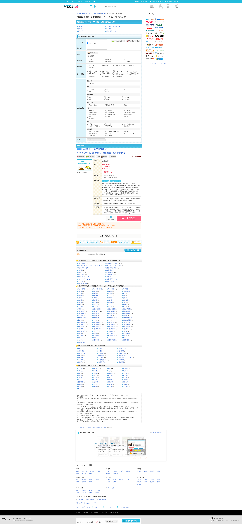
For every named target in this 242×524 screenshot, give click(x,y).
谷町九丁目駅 (122, 353)
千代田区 (95, 295)
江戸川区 (80, 306)
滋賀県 (128, 471)
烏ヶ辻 (95, 375)
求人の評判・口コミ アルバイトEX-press (88, 503)
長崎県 (98, 490)
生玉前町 (80, 377)
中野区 (80, 302)
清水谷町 (95, 371)
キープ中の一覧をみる (157, 432)
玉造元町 (80, 371)
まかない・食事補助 (94, 126)
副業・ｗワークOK (93, 132)
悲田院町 (95, 368)
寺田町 (110, 384)
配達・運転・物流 (111, 268)
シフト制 (91, 89)
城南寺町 (95, 382)
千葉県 (98, 471)
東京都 (77, 471)
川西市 (125, 337)
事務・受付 (109, 274)
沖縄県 (97, 492)
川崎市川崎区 (127, 311)
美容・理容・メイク (112, 279)
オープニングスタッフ (112, 132)
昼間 (89, 97)
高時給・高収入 (110, 105)
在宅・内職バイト (93, 73)
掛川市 (110, 315)
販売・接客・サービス (112, 263)
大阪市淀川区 (127, 326)
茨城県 (77, 473)
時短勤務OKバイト (134, 73)
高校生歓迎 (118, 76)
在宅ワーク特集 (92, 71)
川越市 (80, 291)
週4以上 (108, 91)
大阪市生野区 (127, 324)
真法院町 (110, 375)
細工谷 (80, 384)
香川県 (145, 482)
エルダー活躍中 (92, 112)
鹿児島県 (91, 490)
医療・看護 (103, 13)
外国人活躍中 (110, 112)
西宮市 (95, 337)
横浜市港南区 (81, 311)
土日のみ (108, 99)
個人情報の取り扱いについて (99, 512)
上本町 (80, 368)
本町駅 (100, 351)
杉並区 (95, 302)
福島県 (90, 479)
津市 (109, 320)
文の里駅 (80, 360)
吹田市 (80, 333)
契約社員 (108, 59)
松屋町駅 (121, 360)
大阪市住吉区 (112, 326)
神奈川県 (84, 471)
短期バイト (118, 73)
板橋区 (80, 304)
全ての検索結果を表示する (108, 236)
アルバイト (127, 61)
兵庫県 (115, 471)
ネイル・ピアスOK (129, 133)
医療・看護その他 (111, 31)
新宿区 (80, 298)
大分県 (77, 492)
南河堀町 (125, 371)
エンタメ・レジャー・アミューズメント (89, 265)
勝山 (79, 373)
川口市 (95, 291)
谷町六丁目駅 (102, 360)
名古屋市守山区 (112, 317)
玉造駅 (80, 362)
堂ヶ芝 (95, 377)
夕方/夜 (108, 97)
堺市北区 (95, 331)
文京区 (95, 298)
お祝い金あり (92, 83)
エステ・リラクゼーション (85, 279)
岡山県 (145, 479)
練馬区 (95, 304)
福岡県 (77, 490)
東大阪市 (110, 333)
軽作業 (80, 270)
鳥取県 (139, 482)
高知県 (139, 484)
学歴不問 (126, 116)
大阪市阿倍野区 (97, 326)
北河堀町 (80, 382)
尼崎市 (80, 337)
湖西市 (125, 315)
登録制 (108, 116)
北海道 (77, 479)
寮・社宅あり (110, 124)
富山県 (128, 479)
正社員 (90, 59)
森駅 (79, 348)
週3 (89, 91)
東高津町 (110, 373)
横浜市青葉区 (112, 311)
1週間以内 (91, 65)
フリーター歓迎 (110, 114)
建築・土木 (81, 272)
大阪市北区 (126, 329)
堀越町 (80, 375)
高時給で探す (90, 499)
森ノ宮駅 (121, 351)
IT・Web (80, 281)
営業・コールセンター (84, 277)
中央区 (110, 295)
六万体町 (95, 384)
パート (126, 59)
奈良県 (108, 473)
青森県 (84, 482)
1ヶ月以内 (105, 65)
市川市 (80, 293)
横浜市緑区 (96, 311)
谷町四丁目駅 (81, 353)
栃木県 (84, 473)
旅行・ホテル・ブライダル (113, 265)
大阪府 (90, 13)
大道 (109, 368)
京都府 (121, 471)
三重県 (158, 471)
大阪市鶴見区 (81, 329)
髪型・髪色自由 (92, 133)
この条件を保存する (111, 521)
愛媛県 (152, 482)
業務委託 (91, 61)
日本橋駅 (100, 353)
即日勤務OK (91, 135)
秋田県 (90, 482)
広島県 (139, 479)
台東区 (110, 298)
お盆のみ (91, 67)
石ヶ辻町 (80, 388)
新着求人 (152, 8)
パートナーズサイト (109, 507)
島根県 (158, 479)
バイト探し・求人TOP (82, 13)
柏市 (124, 293)
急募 (89, 116)
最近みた (169, 7)
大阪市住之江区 (97, 329)
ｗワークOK (118, 71)
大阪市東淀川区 (97, 324)
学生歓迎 (91, 111)
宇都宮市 (125, 289)
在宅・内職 (109, 135)
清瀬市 (80, 309)
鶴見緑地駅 (101, 362)
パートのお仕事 (133, 71)
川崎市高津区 (96, 313)
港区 (124, 295)
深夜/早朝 (126, 97)
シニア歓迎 (105, 71)
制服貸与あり (110, 126)
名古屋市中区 (96, 317)
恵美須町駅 (122, 355)
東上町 (110, 386)
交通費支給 (91, 124)
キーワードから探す (123, 507)
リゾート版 (111, 488)
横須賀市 (80, 315)
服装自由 (108, 133)
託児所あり (127, 126)
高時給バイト (132, 75)
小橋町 (95, 373)
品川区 (95, 300)
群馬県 (90, 473)
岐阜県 (152, 471)
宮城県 (84, 479)
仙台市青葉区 (81, 289)
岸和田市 (110, 331)
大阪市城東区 (81, 326)
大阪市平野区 (112, 329)
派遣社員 (108, 61)
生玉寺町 (110, 382)
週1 (107, 89)
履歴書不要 (91, 118)
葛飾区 (125, 304)
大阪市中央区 (81, 331)
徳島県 (158, 482)
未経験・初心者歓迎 (129, 112)
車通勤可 (126, 132)
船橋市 (95, 293)
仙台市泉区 (111, 289)
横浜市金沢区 (96, 309)
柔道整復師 (91, 56)
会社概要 (78, 512)
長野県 (108, 479)
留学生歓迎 (91, 76)
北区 (124, 302)
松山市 (80, 340)
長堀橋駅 (80, 357)
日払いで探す (102, 499)
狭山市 (110, 291)
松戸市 (110, 293)
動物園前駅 (101, 355)
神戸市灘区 (81, 335)
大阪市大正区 (127, 322)
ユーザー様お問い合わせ (83, 507)
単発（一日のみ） (120, 65)
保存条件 (161, 8)
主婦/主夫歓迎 (92, 114)
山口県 (152, 479)
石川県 (108, 482)
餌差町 (80, 386)
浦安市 (80, 295)
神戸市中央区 (112, 335)
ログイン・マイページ (171, 1)
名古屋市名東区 (127, 317)
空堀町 (125, 384)
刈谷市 (95, 320)
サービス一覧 (27, 518)
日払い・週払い (92, 105)
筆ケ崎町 (125, 368)
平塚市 (95, 315)
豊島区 (110, 302)
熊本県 (84, 490)
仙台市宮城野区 (97, 289)
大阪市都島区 (127, 320)
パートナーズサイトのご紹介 (159, 63)
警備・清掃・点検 (83, 268)
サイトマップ (97, 507)
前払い (126, 105)
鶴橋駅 (80, 355)
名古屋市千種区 (82, 317)
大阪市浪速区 (81, 324)
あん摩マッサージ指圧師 (113, 26)
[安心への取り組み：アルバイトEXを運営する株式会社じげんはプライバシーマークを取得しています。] (212, 519)
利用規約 (85, 512)
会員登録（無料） (157, 1)
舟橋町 (110, 379)
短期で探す (80, 499)
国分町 (125, 373)
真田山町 (125, 382)
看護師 (80, 29)
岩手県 (77, 482)
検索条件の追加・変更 (132, 250)
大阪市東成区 (112, 324)
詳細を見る (111, 219)
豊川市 (80, 320)
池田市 (125, 331)
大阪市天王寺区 (96, 13)
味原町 (125, 375)
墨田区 (125, 298)
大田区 (110, 300)
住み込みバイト (119, 75)
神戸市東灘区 (127, 333)
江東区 (80, 300)
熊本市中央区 (81, 342)
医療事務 (108, 29)
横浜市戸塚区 (127, 309)
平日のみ (126, 99)
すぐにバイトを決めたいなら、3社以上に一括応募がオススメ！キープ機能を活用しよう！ (109, 242)
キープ (176, 6)
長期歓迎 (131, 65)
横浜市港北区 (112, 309)
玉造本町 (125, 386)
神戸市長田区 (96, 335)
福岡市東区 (96, 340)
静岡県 (145, 471)
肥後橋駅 (121, 362)
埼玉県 (92, 471)
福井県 (115, 482)
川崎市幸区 (81, 313)
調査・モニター (110, 281)
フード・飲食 (81, 263)
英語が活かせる (128, 114)
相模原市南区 (127, 313)
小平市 (125, 306)
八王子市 (95, 306)
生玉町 (95, 379)
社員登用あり (105, 76)
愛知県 (139, 471)
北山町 (95, 386)
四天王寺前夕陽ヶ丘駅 (125, 357)
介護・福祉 (81, 274)
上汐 (109, 371)
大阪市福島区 (81, 322)
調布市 (110, 306)
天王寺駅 (100, 357)
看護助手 (80, 31)
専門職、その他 (82, 283)
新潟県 (115, 479)
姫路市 (125, 335)
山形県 (97, 479)
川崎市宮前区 (112, 313)
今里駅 (100, 348)
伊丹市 (110, 337)
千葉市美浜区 (127, 291)
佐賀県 (84, 492)
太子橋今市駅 (122, 348)
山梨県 (121, 479)
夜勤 (89, 99)
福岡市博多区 (112, 340)
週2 (125, 89)
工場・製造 (109, 270)
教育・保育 (109, 277)
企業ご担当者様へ (115, 512)
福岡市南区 (126, 340)
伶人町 (125, 377)
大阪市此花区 (96, 322)
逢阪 (109, 377)
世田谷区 (125, 300)
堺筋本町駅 (81, 351)
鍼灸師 (80, 26)
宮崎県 (90, 492)
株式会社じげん (17, 518)
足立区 (110, 304)
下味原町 (125, 379)
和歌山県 (115, 473)
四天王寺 (80, 379)
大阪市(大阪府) (92, 43)
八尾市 (95, 333)
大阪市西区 (111, 322)
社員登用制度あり (129, 124)
